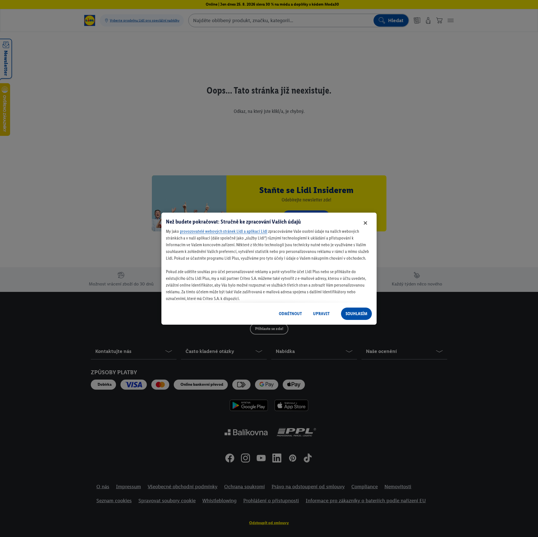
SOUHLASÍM (356, 313)
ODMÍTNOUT (290, 313)
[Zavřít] (365, 222)
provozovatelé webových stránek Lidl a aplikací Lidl (223, 231)
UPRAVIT (321, 313)
